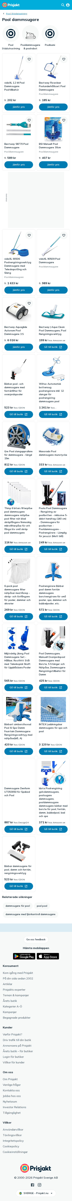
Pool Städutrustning (16, 13)
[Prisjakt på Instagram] (39, 1184)
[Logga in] (68, 5)
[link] (18, 83)
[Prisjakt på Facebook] (32, 1184)
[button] (29, 59)
